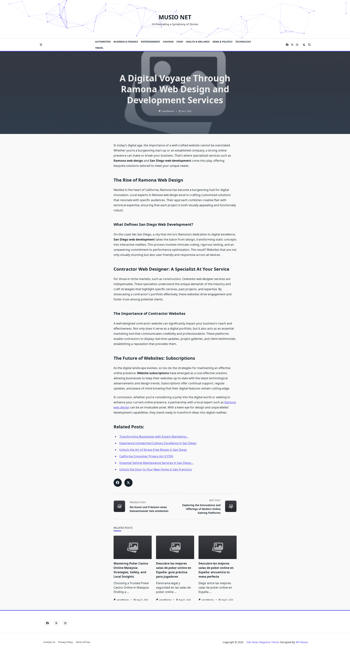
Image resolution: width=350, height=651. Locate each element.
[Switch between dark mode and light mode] (304, 44)
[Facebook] (287, 44)
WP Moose (302, 642)
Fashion (168, 41)
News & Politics (222, 41)
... (128, 592)
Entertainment (150, 41)
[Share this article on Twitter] (128, 483)
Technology (243, 41)
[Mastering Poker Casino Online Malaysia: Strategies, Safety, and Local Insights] (133, 547)
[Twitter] (292, 44)
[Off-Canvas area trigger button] (41, 44)
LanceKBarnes (168, 111)
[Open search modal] (309, 44)
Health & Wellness (198, 41)
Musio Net (175, 17)
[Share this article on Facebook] (118, 483)
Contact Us (49, 642)
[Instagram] (297, 44)
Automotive (103, 41)
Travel (99, 47)
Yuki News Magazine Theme (262, 642)
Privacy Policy (65, 642)
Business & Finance (126, 41)
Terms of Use (83, 642)
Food (179, 41)
